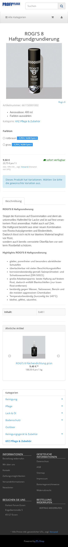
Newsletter (8, 487)
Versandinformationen (13, 481)
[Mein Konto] (61, 17)
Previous (9, 356)
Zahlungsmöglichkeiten (14, 475)
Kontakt (6, 470)
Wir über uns (9, 464)
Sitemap (41, 472)
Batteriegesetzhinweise (48, 484)
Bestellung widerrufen (13, 458)
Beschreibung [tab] (13, 201)
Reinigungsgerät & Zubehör (21, 434)
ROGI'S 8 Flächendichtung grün (34, 363)
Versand (25, 167)
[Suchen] (61, 6)
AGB (39, 467)
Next (58, 356)
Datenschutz (43, 461)
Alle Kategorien (16, 17)
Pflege (8, 406)
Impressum (42, 478)
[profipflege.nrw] (11, 4)
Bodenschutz (13, 420)
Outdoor (10, 427)
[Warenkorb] (52, 17)
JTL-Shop (40, 541)
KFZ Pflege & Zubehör (27, 121)
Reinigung (11, 399)
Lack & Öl (10, 413)
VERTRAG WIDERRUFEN (50, 508)
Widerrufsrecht (44, 490)
